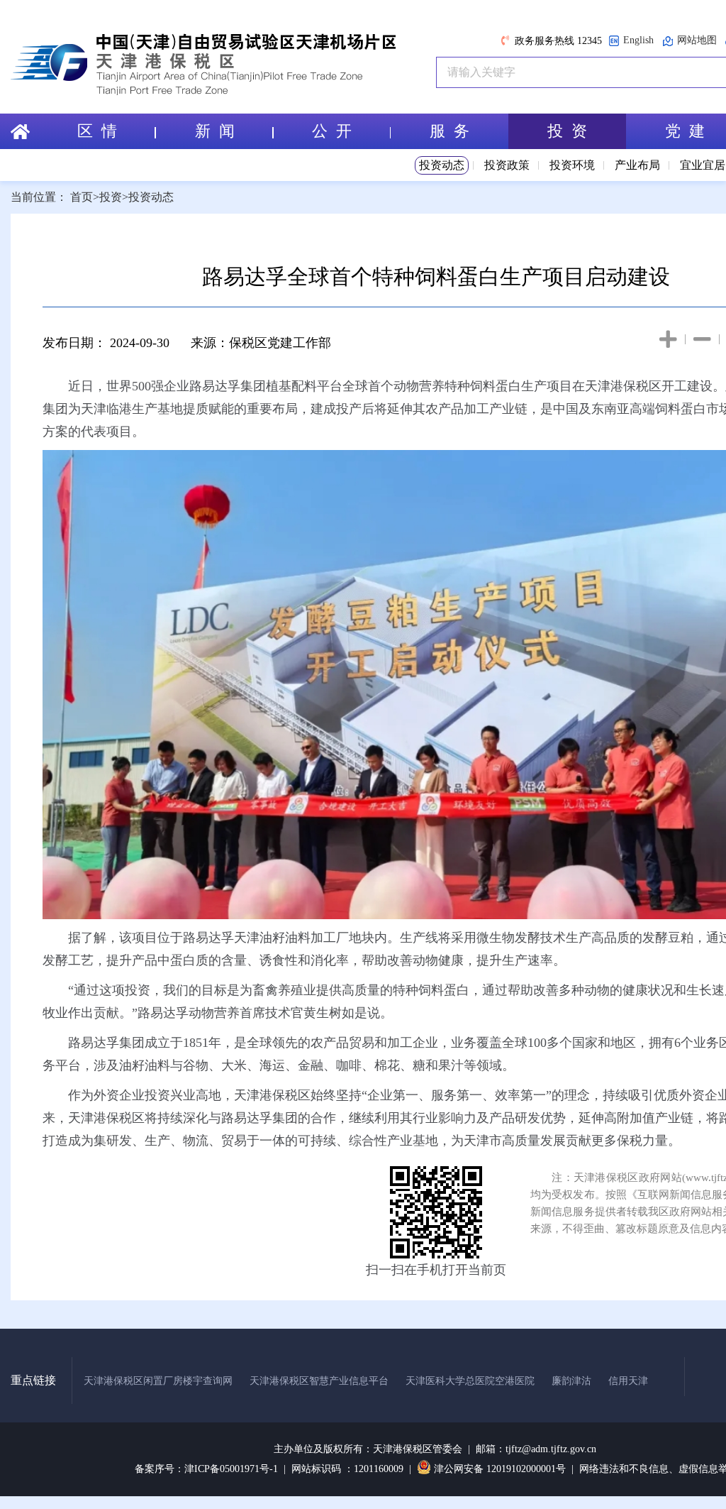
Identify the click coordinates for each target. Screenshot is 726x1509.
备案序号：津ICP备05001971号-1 (206, 1469)
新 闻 (215, 131)
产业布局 (637, 165)
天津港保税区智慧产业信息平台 (319, 1381)
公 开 (332, 131)
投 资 (567, 131)
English (638, 40)
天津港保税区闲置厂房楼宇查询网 (158, 1381)
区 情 (97, 131)
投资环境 (572, 165)
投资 (110, 197)
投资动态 (441, 165)
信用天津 (628, 1381)
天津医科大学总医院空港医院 (470, 1381)
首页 (81, 197)
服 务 (449, 131)
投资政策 (507, 165)
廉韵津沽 (571, 1381)
